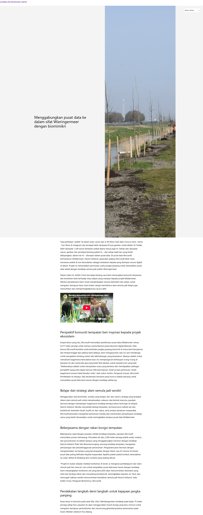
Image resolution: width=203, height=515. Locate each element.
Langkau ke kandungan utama (13, 1)
